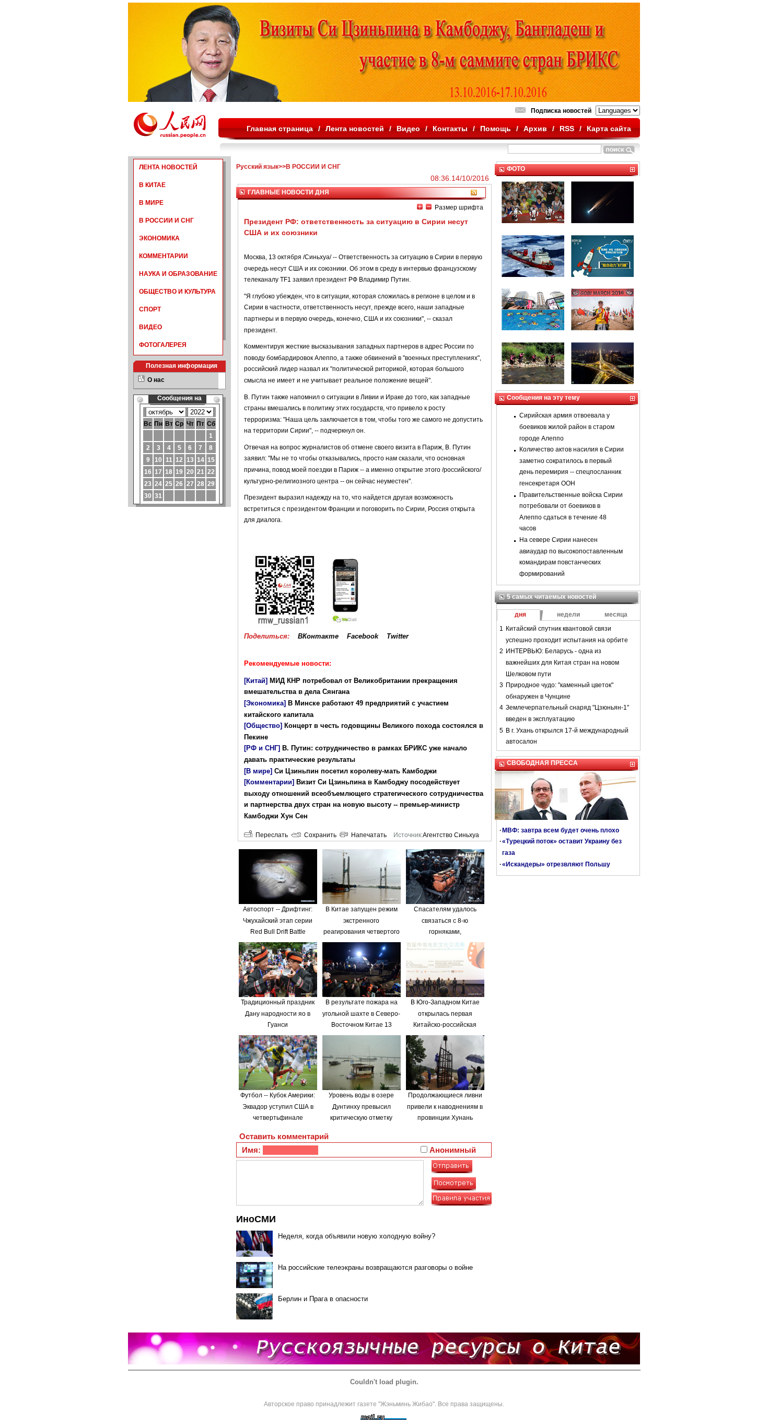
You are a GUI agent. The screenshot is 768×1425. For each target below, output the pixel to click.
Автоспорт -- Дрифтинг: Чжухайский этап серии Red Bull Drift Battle (277, 920)
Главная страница (280, 128)
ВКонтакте (318, 636)
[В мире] (258, 771)
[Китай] (255, 681)
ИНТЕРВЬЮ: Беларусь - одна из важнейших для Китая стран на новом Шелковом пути (562, 662)
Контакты (450, 128)
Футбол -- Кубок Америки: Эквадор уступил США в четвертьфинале (277, 1106)
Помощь (495, 128)
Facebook (362, 636)
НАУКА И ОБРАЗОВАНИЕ (178, 273)
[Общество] (263, 725)
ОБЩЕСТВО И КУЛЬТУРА (177, 291)
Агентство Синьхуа (451, 835)
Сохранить (318, 835)
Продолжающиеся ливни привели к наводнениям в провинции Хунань (445, 1106)
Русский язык (257, 166)
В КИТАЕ (152, 185)
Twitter (398, 636)
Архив (535, 128)
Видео (408, 128)
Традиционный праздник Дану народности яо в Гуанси (278, 1013)
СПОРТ (150, 309)
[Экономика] (265, 703)
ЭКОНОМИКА (159, 238)
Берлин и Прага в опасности (323, 1299)
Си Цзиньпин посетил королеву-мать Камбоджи (355, 771)
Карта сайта (609, 128)
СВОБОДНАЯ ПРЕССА (542, 763)
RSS (567, 128)
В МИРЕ (151, 202)
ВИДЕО (150, 327)
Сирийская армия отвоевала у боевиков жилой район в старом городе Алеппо (566, 427)
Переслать (270, 835)
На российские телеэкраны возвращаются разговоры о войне (375, 1267)
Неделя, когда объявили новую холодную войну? (356, 1236)
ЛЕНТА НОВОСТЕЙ (168, 167)
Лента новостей (354, 128)
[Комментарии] (269, 782)
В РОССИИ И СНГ (166, 220)
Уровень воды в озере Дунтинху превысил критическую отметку (361, 1106)
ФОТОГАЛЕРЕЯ (163, 345)
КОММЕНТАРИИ (163, 256)
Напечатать (367, 835)
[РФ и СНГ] (262, 748)
